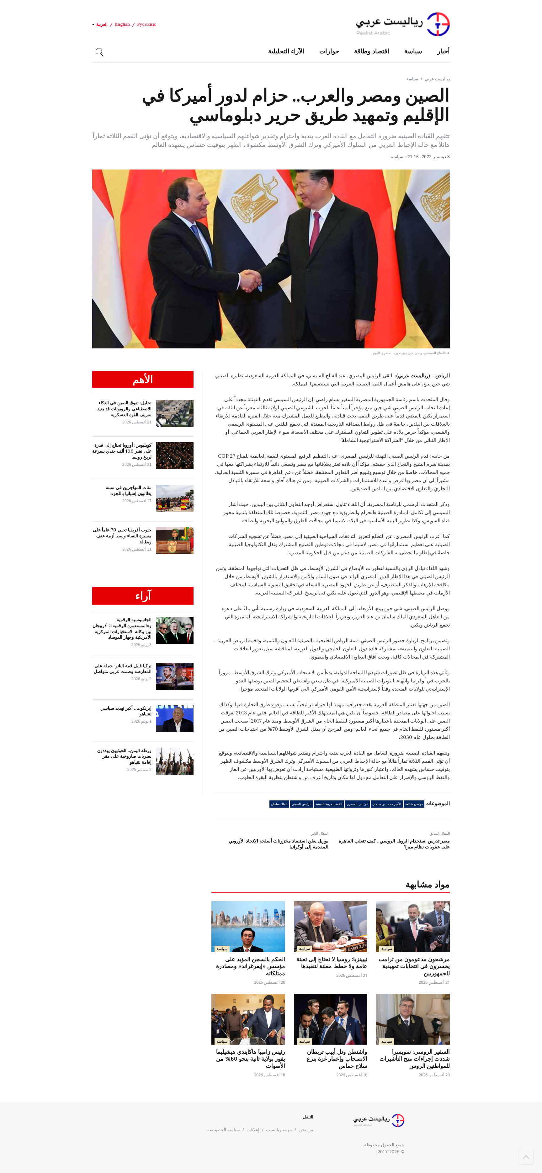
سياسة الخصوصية (223, 1130)
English (122, 24)
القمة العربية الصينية (329, 804)
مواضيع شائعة (414, 804)
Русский (146, 24)
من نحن (306, 1130)
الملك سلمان (279, 804)
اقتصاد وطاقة (371, 51)
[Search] (98, 51)
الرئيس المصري (357, 804)
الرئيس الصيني (301, 804)
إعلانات (253, 1130)
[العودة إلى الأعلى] (526, 1157)
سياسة (413, 51)
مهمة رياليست (279, 1130)
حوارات (329, 51)
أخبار (443, 51)
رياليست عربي (437, 79)
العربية (102, 24)
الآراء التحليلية (286, 51)
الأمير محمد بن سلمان (386, 804)
